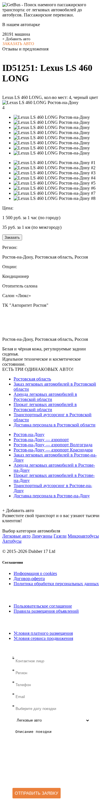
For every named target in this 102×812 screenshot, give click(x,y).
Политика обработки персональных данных (56, 583)
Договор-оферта (29, 578)
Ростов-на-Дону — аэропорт (41, 439)
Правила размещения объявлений (46, 611)
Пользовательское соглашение (43, 606)
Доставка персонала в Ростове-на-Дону (52, 495)
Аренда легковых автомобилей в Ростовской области (45, 397)
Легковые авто (16, 536)
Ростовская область (32, 379)
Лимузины (42, 536)
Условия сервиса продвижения (43, 638)
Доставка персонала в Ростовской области (54, 424)
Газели (60, 536)
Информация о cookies (35, 573)
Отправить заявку (36, 793)
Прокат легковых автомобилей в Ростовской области (45, 407)
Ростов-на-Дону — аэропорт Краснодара (53, 449)
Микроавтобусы (83, 536)
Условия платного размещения (43, 633)
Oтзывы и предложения (25, 48)
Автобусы (12, 541)
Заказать (12, 237)
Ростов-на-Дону (29, 434)
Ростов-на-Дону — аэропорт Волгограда (53, 444)
